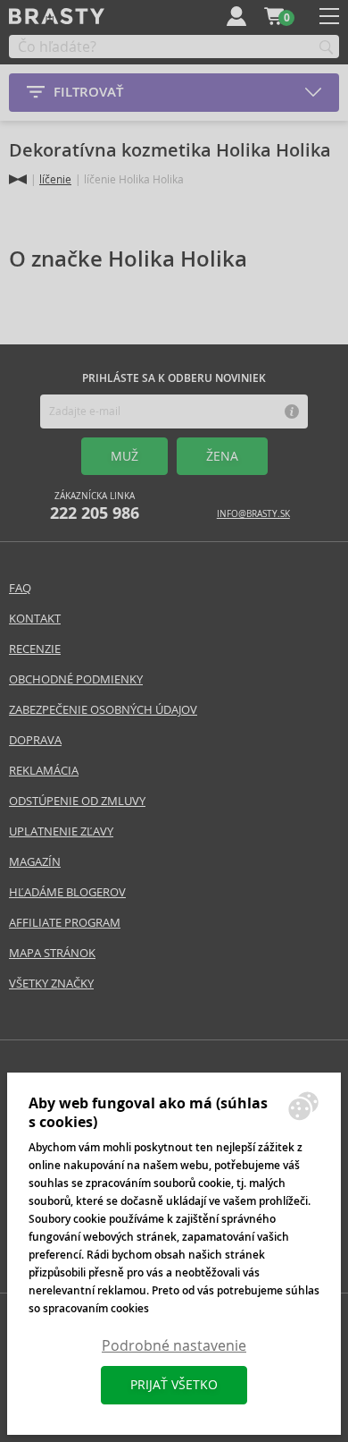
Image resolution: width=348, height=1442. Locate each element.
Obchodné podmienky (76, 679)
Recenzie (35, 649)
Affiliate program (64, 922)
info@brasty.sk (253, 514)
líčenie (55, 179)
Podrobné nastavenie (174, 1345)
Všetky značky (51, 983)
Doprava (35, 740)
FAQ (20, 588)
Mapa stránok (52, 953)
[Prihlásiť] (236, 16)
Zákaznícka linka (94, 506)
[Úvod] (18, 179)
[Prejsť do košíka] (274, 16)
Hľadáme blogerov (67, 892)
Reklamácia (44, 770)
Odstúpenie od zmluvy (77, 801)
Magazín (35, 861)
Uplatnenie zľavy (61, 831)
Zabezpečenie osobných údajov (103, 709)
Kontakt (35, 618)
